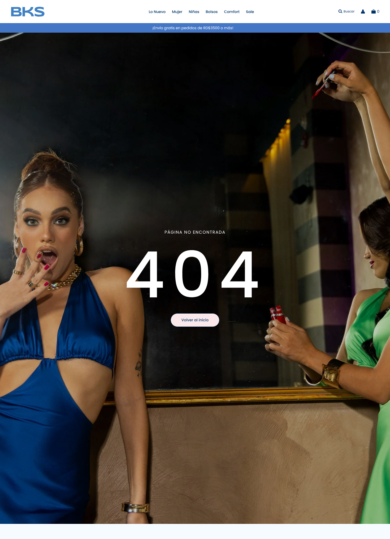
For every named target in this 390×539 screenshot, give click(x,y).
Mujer (177, 11)
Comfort (232, 11)
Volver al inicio (195, 320)
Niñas (194, 11)
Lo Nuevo (157, 11)
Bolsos (212, 11)
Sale (250, 11)
